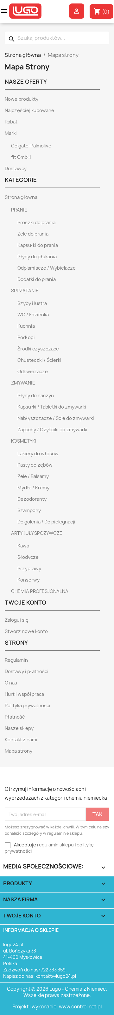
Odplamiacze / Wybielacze (46, 268)
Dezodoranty (32, 499)
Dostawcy (16, 168)
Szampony (29, 510)
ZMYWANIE (23, 383)
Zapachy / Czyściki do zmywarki (52, 430)
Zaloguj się (16, 620)
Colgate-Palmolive (31, 146)
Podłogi (26, 337)
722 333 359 (53, 970)
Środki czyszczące (38, 349)
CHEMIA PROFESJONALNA (39, 591)
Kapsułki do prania (37, 245)
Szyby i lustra (32, 303)
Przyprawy (29, 568)
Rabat (11, 122)
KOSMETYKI (23, 441)
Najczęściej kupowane (29, 110)
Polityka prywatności (27, 705)
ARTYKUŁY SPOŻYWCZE (36, 533)
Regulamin (16, 660)
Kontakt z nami (21, 740)
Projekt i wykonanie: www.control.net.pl (57, 1006)
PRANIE (19, 210)
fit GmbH (21, 157)
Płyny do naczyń (35, 395)
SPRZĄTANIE (25, 291)
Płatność (15, 717)
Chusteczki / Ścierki (39, 360)
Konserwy (28, 580)
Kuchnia (26, 326)
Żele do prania (32, 234)
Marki (11, 133)
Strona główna (21, 197)
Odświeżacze (32, 371)
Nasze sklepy (19, 728)
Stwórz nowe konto (26, 631)
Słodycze (28, 557)
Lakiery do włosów (38, 454)
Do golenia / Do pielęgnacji (46, 522)
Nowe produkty (21, 99)
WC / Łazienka (33, 315)
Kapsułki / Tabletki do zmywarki (51, 407)
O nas (11, 683)
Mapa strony (18, 751)
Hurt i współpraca (24, 694)
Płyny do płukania (37, 257)
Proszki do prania (36, 222)
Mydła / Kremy (33, 488)
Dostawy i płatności (26, 671)
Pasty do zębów (35, 465)
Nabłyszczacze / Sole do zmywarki (55, 418)
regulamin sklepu (55, 845)
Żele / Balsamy (33, 476)
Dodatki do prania (36, 279)
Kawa (23, 546)
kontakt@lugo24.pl (55, 976)
